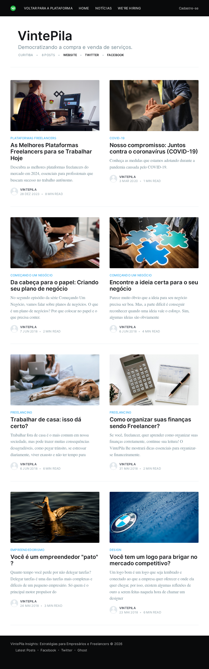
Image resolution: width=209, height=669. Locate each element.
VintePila (28, 189)
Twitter (92, 55)
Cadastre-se (189, 8)
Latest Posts (25, 650)
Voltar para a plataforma (48, 8)
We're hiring (129, 8)
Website (70, 55)
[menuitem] (48, 8)
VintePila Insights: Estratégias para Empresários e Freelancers (59, 644)
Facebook (115, 55)
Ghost (82, 650)
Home (84, 8)
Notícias (103, 8)
